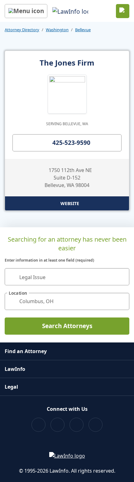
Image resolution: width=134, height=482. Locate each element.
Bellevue (83, 29)
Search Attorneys (67, 326)
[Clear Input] (122, 276)
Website (69, 203)
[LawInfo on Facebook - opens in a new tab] (38, 425)
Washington (57, 29)
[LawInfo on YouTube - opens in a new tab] (76, 425)
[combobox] (67, 276)
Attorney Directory (22, 29)
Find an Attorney (26, 351)
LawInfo (15, 369)
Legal (11, 386)
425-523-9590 (71, 143)
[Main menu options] (26, 11)
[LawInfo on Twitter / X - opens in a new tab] (57, 425)
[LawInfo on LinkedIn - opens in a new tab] (96, 425)
